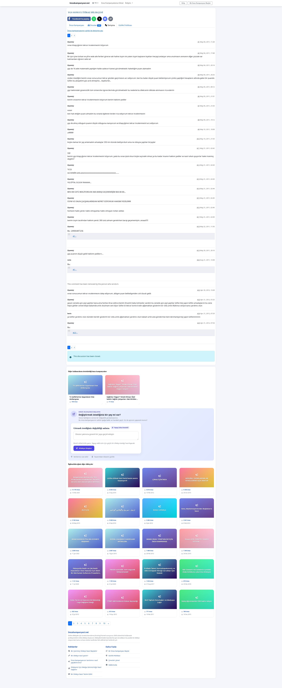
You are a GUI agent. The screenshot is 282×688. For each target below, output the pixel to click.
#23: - (75, 333)
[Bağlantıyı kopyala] (110, 19)
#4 (199, 75)
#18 (198, 226)
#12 (198, 165)
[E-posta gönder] (105, 19)
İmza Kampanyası (76, 25)
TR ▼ (97, 3)
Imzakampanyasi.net (79, 3)
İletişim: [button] (128, 3)
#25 (198, 323)
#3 (199, 65)
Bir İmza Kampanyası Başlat (200, 3)
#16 (198, 207)
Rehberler (73, 646)
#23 (198, 300)
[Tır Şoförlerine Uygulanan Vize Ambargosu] (85, 389)
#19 (198, 250)
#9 (199, 129)
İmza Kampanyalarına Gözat (112, 3)
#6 (199, 96)
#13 (198, 179)
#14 (198, 188)
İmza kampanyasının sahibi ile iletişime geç (85, 30)
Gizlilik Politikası (125, 25)
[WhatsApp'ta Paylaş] (94, 19)
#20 (198, 260)
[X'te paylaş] (99, 19)
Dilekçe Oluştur (85, 448)
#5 (199, 87)
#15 (198, 198)
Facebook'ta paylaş (80, 19)
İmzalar (95, 25)
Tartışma (111, 25)
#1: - (74, 236)
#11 (198, 148)
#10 (198, 139)
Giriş (183, 3)
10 (104, 623)
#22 (198, 290)
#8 (199, 120)
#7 (199, 106)
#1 (199, 42)
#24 (198, 313)
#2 (199, 53)
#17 (198, 217)
